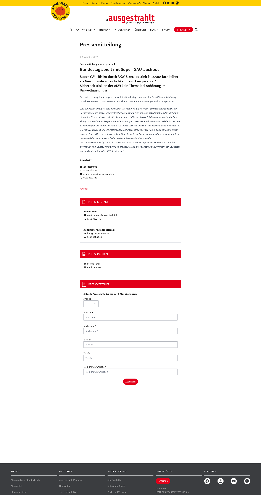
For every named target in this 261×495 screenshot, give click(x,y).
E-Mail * (87, 339)
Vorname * (89, 312)
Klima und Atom (19, 491)
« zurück (84, 188)
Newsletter (64, 485)
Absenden (130, 381)
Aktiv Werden (84, 29)
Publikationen (94, 267)
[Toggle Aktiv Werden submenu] (94, 29)
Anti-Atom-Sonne (116, 485)
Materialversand (118, 3)
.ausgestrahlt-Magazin (70, 479)
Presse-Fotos (93, 263)
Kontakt (105, 3)
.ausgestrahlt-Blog (68, 491)
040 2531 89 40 (94, 237)
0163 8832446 (90, 177)
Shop (165, 29)
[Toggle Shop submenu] (170, 29)
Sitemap (146, 3)
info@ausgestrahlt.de (98, 233)
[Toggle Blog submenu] (157, 29)
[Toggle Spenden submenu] (189, 29)
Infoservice (121, 29)
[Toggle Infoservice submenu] (130, 29)
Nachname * (90, 325)
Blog (153, 29)
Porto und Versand (117, 491)
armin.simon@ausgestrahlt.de (98, 173)
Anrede (87, 298)
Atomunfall (16, 485)
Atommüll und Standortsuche (26, 479)
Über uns (95, 3)
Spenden (182, 29)
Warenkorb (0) (134, 3)
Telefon (87, 353)
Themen (103, 29)
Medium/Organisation (95, 366)
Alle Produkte (114, 479)
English (156, 3)
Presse (85, 3)
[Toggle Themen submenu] (109, 29)
